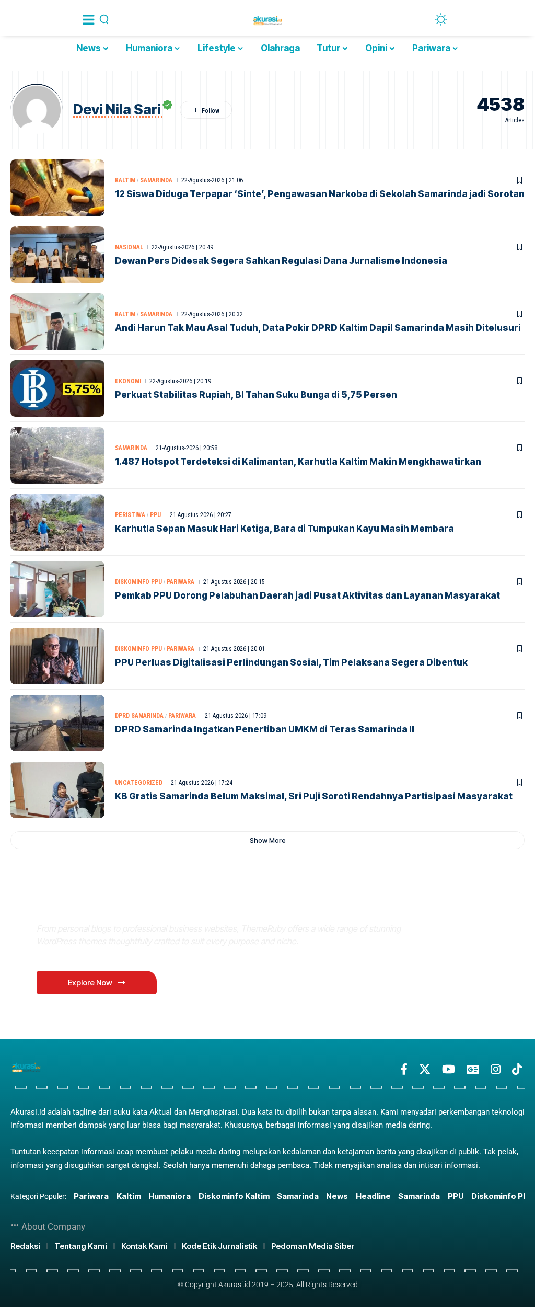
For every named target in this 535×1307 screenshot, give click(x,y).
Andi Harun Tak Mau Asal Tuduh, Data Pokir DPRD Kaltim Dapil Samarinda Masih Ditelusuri (318, 328)
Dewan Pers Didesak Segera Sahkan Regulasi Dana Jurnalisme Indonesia (281, 261)
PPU (155, 515)
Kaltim (125, 180)
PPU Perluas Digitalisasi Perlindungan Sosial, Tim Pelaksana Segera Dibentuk (291, 662)
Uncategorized (138, 782)
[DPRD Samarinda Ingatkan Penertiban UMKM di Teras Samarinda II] (57, 723)
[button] (267, 840)
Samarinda (156, 180)
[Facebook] (404, 1069)
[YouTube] (448, 1069)
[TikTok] (517, 1069)
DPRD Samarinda (139, 715)
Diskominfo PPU (138, 582)
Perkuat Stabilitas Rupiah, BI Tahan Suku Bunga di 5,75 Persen (256, 394)
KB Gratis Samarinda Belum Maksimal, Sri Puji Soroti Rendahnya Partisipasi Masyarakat (314, 796)
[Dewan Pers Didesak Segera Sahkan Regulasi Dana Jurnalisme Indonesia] (57, 254)
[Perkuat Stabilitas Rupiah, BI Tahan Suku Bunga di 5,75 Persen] (57, 388)
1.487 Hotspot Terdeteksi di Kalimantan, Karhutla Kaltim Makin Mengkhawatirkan (298, 461)
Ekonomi (128, 381)
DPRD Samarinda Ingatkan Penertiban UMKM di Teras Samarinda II (264, 729)
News (337, 1196)
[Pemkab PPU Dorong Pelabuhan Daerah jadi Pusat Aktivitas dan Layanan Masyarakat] (57, 589)
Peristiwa (130, 515)
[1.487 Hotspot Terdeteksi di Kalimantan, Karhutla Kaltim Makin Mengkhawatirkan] (57, 455)
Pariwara (180, 582)
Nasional (129, 247)
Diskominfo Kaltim (234, 1196)
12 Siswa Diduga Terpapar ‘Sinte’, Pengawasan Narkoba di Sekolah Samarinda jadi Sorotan (320, 194)
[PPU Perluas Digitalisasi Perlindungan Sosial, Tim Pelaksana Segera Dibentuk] (57, 656)
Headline (373, 1196)
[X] (424, 1069)
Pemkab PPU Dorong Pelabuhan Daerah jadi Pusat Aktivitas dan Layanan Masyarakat (307, 595)
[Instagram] (495, 1069)
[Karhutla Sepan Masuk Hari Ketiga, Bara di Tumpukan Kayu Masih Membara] (57, 522)
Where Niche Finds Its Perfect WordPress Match (182, 904)
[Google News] (473, 1069)
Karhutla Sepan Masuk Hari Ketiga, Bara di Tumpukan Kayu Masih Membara (284, 528)
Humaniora (169, 1196)
